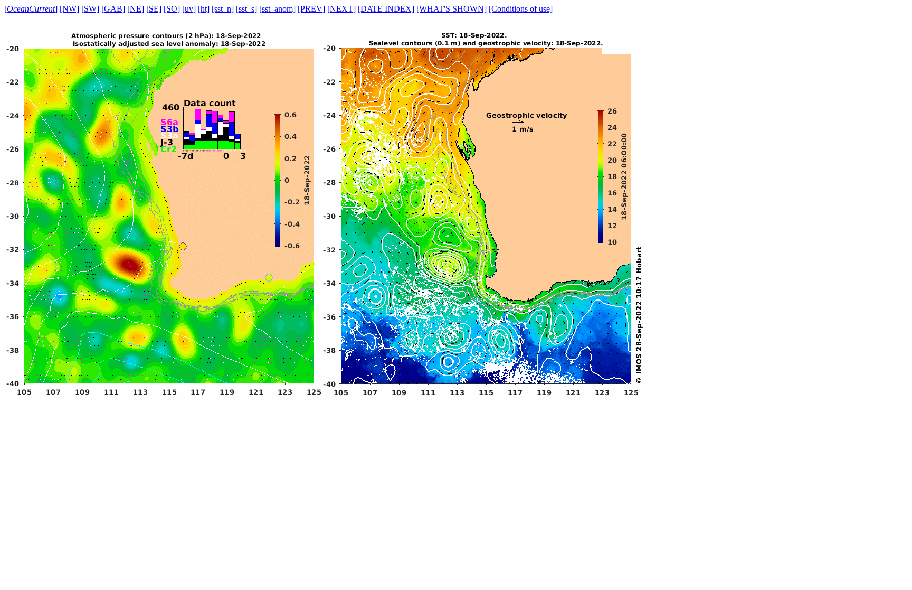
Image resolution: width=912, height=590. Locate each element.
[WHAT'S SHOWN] (451, 8)
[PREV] (311, 8)
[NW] (69, 8)
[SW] (90, 8)
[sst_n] (223, 8)
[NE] (135, 8)
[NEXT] (341, 8)
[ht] (204, 8)
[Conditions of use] (521, 8)
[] (31, 8)
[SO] (172, 8)
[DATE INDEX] (386, 8)
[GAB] (113, 8)
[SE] (154, 8)
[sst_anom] (277, 8)
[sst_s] (246, 8)
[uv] (189, 8)
